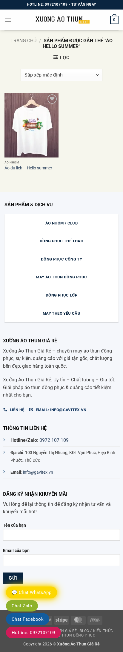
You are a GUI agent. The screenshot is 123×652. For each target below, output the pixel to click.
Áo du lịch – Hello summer (28, 168)
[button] (8, 20)
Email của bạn (16, 550)
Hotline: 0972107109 (33, 632)
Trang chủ (23, 40)
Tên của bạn (14, 525)
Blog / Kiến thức (96, 631)
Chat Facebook (28, 619)
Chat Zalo (22, 606)
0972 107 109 (54, 440)
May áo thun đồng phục (71, 635)
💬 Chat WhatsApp (31, 592)
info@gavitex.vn (38, 472)
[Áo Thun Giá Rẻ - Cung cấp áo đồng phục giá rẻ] (61, 20)
